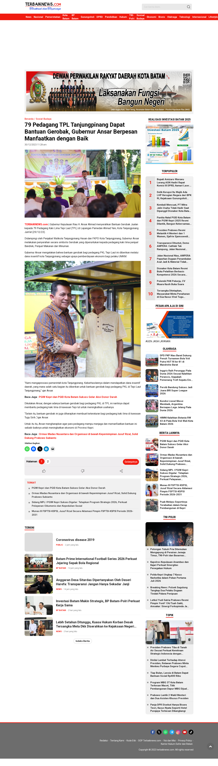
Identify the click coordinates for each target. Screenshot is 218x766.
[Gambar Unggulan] (83, 184)
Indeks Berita (83, 641)
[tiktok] (191, 732)
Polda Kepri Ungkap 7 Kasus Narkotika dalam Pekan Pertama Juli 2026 (168, 577)
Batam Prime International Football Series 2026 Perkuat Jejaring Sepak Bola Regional (96, 561)
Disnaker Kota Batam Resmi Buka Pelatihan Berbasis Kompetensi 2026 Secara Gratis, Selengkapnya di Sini (172, 273)
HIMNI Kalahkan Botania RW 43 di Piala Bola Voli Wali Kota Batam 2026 (176, 420)
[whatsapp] (165, 732)
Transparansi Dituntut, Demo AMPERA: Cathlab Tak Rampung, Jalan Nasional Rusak (173, 248)
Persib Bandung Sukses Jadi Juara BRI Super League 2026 (176, 390)
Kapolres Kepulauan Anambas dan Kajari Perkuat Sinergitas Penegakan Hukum (169, 565)
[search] (188, 7)
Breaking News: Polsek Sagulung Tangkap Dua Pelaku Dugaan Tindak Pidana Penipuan (169, 590)
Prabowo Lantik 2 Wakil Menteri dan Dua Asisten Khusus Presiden (169, 697)
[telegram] (171, 732)
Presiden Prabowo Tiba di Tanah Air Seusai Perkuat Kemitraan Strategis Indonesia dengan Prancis (168, 652)
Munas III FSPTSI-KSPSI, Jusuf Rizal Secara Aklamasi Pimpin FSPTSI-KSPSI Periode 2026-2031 (82, 513)
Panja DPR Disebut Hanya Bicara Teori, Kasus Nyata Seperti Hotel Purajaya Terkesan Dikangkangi (168, 707)
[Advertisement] (109, 44)
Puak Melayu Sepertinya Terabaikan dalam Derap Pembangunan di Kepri (173, 505)
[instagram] (178, 732)
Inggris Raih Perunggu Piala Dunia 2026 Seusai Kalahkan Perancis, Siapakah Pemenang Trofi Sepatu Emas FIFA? (176, 377)
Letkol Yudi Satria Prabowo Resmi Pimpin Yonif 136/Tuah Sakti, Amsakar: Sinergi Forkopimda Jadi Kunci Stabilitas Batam (169, 605)
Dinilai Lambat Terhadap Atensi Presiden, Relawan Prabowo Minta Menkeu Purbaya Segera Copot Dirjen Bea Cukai (169, 665)
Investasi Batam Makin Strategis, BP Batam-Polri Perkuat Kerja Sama (98, 603)
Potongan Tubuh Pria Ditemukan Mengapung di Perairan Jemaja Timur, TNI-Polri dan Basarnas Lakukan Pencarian (168, 554)
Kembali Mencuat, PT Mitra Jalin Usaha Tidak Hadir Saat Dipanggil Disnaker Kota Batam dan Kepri (174, 209)
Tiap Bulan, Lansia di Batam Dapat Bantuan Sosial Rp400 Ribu (169, 674)
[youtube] (184, 732)
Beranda (29, 119)
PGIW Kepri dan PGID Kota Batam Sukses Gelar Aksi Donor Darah (78, 397)
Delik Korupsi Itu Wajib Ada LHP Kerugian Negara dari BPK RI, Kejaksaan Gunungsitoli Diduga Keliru (174, 197)
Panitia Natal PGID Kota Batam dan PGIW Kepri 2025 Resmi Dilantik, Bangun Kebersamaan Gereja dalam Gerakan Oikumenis (174, 223)
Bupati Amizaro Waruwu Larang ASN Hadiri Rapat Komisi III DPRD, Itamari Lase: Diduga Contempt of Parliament (173, 185)
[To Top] (210, 746)
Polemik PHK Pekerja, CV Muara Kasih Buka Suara (171, 283)
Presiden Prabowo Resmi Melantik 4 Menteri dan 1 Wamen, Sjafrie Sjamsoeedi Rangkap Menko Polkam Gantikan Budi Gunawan (172, 236)
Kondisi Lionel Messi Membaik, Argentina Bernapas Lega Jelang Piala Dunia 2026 (175, 406)
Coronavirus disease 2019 (75, 540)
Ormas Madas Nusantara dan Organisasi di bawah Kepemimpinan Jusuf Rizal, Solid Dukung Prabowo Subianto (84, 495)
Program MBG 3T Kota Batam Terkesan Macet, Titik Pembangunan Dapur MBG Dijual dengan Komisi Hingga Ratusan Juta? (168, 688)
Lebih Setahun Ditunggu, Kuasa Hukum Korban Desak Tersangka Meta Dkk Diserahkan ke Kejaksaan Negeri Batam (95, 626)
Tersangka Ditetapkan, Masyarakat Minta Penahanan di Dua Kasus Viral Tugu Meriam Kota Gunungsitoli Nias (174, 295)
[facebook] (152, 732)
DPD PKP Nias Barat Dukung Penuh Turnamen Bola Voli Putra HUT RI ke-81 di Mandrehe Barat (175, 360)
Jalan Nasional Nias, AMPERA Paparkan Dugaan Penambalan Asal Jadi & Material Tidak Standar (174, 260)
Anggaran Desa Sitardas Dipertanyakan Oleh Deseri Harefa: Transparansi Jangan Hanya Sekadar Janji (93, 582)
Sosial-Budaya (43, 119)
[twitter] (159, 732)
